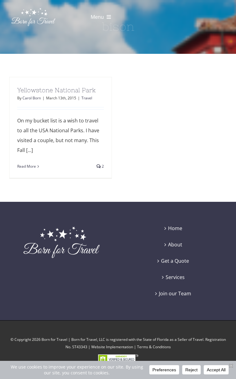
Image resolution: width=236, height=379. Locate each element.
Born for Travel (54, 339)
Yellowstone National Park (56, 90)
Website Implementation (112, 346)
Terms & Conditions (154, 346)
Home (175, 228)
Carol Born (31, 98)
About (175, 244)
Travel (86, 98)
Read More (26, 166)
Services (175, 277)
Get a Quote (175, 260)
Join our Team (175, 293)
